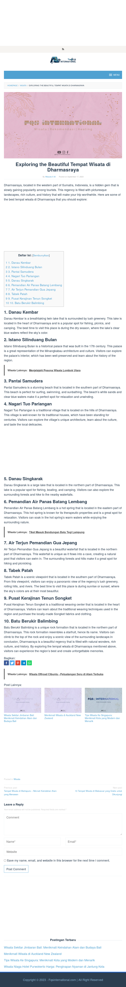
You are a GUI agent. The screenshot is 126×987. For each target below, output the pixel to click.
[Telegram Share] (23, 662)
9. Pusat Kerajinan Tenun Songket (29, 298)
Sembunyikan (41, 255)
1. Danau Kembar (18, 262)
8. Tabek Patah (16, 294)
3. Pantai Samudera (20, 271)
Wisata (17, 779)
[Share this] (6, 662)
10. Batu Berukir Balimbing (25, 303)
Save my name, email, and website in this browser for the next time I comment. (58, 860)
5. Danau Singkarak (20, 280)
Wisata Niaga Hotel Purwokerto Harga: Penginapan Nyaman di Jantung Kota (54, 966)
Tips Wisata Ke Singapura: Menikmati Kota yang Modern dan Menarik (102, 718)
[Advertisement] (63, 23)
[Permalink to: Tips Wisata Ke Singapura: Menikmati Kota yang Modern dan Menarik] (103, 700)
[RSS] (63, 49)
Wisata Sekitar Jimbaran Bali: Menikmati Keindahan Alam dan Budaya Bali (20, 718)
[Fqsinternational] (63, 59)
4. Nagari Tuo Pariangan (22, 276)
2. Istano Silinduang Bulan (24, 267)
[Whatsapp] (29, 662)
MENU (116, 74)
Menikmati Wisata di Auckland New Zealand (62, 716)
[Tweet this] (12, 662)
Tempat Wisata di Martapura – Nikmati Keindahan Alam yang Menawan (30, 791)
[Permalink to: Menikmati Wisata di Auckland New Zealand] (63, 700)
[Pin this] (17, 662)
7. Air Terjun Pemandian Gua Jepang (31, 289)
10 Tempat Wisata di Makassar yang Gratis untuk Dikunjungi (98, 791)
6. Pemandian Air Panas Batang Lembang (34, 285)
